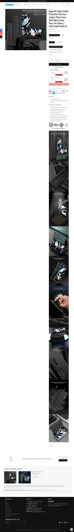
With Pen (52, 42)
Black (63, 35)
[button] (19, 4)
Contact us (7, 505)
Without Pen (59, 42)
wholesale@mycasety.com (39, 511)
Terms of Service (8, 515)
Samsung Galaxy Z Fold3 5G (56, 49)
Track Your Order (8, 509)
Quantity (50, 54)
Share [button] (51, 445)
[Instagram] (1, 32)
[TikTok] (1, 37)
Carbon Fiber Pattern (54, 35)
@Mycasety (33, 504)
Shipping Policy (8, 511)
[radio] (59, 72)
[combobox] (14, 488)
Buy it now (59, 64)
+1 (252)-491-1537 (37, 508)
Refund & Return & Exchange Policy (12, 513)
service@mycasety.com (36, 509)
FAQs (6, 501)
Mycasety (35, 503)
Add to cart (59, 84)
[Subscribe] (24, 522)
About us (7, 503)
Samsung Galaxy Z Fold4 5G (56, 46)
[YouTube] (1, 35)
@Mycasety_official (37, 501)
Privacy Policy (8, 507)
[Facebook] (1, 30)
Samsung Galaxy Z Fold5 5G (56, 52)
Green (51, 37)
